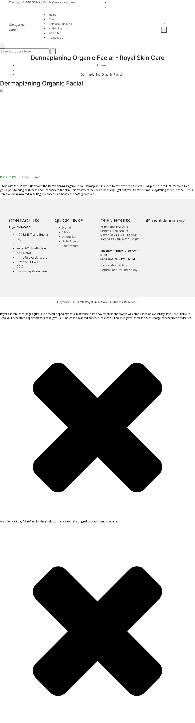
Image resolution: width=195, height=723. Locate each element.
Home (101, 65)
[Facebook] (185, 2)
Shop (66, 232)
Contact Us (56, 37)
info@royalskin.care (61, 2)
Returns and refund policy (118, 270)
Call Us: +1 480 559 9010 (27, 2)
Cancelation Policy (113, 265)
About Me (69, 237)
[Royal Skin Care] (21, 27)
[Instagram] (185, 7)
